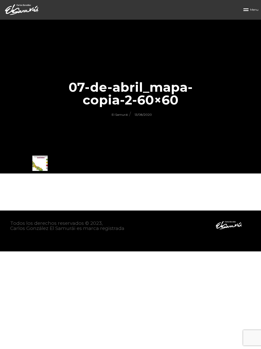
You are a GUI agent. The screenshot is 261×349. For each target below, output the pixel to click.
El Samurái (120, 115)
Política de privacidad (36, 238)
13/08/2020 (143, 115)
